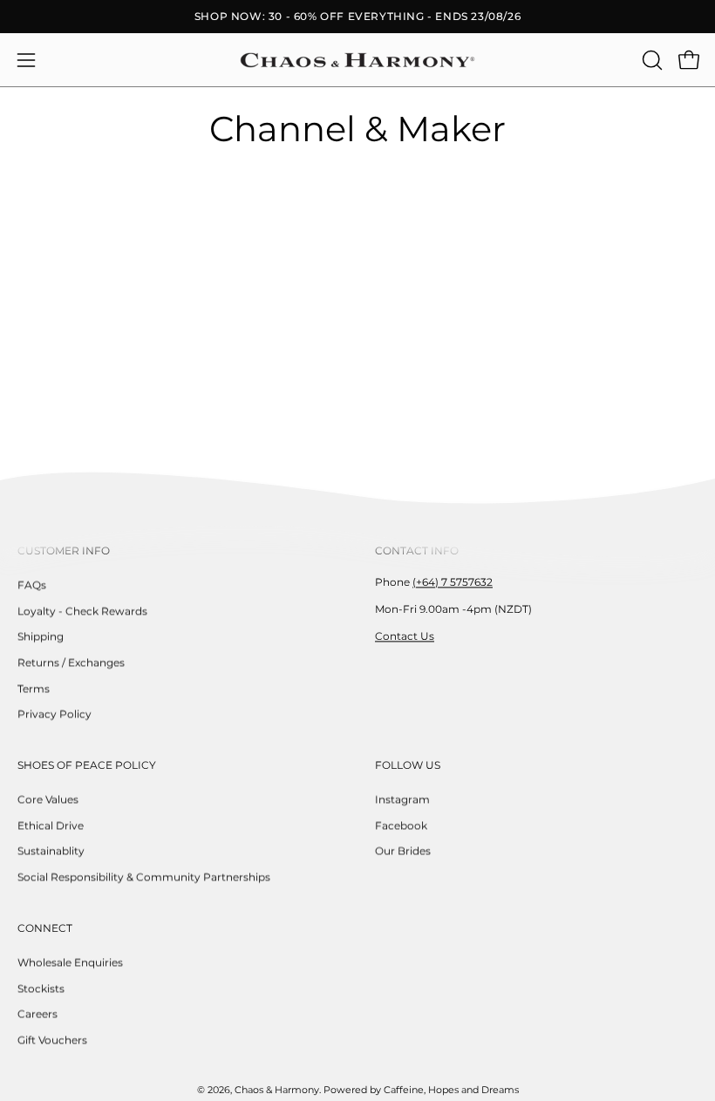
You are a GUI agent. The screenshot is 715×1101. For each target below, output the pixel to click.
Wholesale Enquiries (70, 961)
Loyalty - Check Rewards (82, 610)
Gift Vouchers (52, 1039)
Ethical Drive (50, 825)
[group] (357, 16)
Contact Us (404, 635)
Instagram (402, 798)
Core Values (47, 798)
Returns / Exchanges (71, 662)
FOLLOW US (407, 764)
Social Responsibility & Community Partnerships (143, 876)
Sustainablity (51, 851)
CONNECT (44, 927)
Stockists (41, 988)
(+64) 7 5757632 (452, 581)
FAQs (31, 584)
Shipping (40, 636)
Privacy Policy (54, 714)
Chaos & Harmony (277, 1090)
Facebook (401, 825)
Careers (37, 1013)
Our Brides (403, 851)
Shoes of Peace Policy (86, 764)
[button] (650, 60)
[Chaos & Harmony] (357, 60)
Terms (33, 688)
